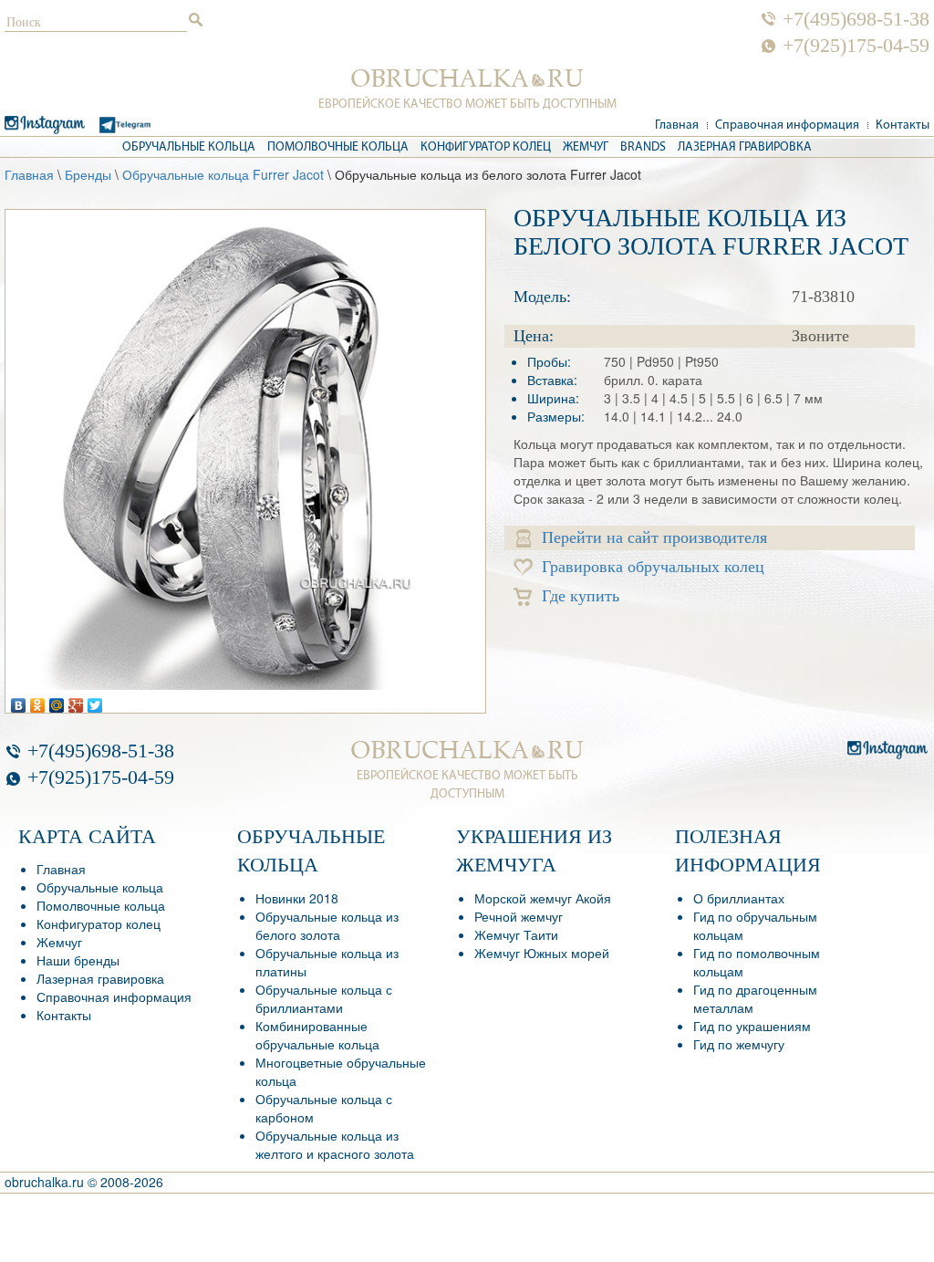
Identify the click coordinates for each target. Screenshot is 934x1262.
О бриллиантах (738, 898)
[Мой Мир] (57, 701)
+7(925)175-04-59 (856, 46)
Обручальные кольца (188, 147)
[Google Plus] (76, 701)
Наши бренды (77, 960)
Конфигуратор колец (485, 147)
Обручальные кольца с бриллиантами (323, 998)
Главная (677, 125)
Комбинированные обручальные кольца (317, 1035)
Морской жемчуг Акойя (542, 898)
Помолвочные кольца (338, 147)
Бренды (88, 174)
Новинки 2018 (296, 898)
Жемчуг (585, 147)
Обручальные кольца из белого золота (327, 925)
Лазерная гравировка (745, 147)
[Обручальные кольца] (467, 78)
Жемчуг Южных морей (541, 953)
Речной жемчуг (518, 916)
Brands (643, 147)
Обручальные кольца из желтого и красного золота (334, 1144)
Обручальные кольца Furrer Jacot (223, 174)
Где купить (580, 596)
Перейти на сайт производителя (654, 537)
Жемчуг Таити (516, 934)
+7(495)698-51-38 (856, 19)
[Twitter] (95, 701)
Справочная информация (787, 125)
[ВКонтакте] (18, 701)
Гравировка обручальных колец (653, 567)
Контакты (902, 125)
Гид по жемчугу (738, 1044)
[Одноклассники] (37, 701)
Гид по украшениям (752, 1026)
